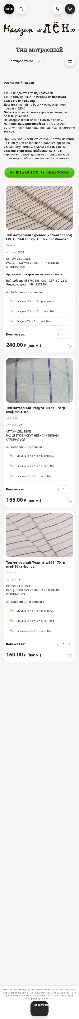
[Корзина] (70, 9)
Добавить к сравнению (27, 292)
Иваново (11, 245)
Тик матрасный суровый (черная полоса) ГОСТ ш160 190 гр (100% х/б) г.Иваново (39, 237)
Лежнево (11, 417)
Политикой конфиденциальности (50, 997)
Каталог (9, 9)
